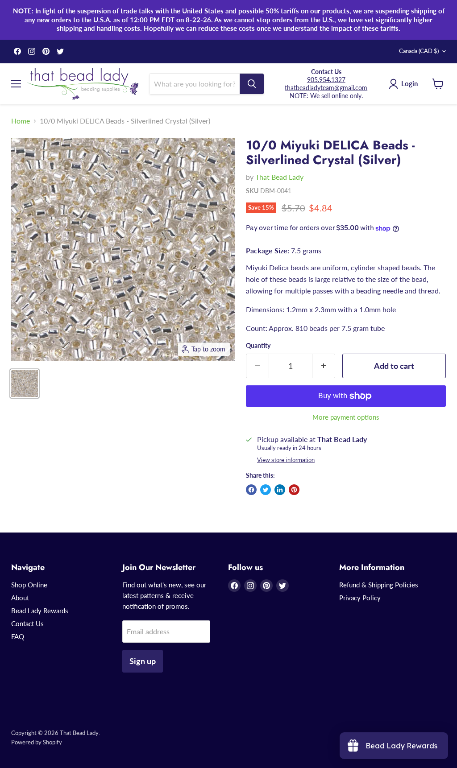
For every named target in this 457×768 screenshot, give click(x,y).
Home (20, 121)
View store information (286, 460)
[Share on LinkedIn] (279, 489)
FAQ (17, 636)
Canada (419, 50)
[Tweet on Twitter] (265, 489)
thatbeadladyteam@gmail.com (326, 87)
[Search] (252, 84)
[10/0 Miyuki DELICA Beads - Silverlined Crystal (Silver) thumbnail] (24, 383)
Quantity (258, 345)
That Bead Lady (279, 177)
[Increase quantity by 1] (323, 366)
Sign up (142, 661)
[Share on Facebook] (251, 489)
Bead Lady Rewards (39, 611)
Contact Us (27, 623)
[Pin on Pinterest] (294, 489)
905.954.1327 (326, 79)
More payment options (345, 417)
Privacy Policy (360, 598)
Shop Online (29, 585)
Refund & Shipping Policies (378, 585)
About (20, 598)
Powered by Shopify (36, 742)
